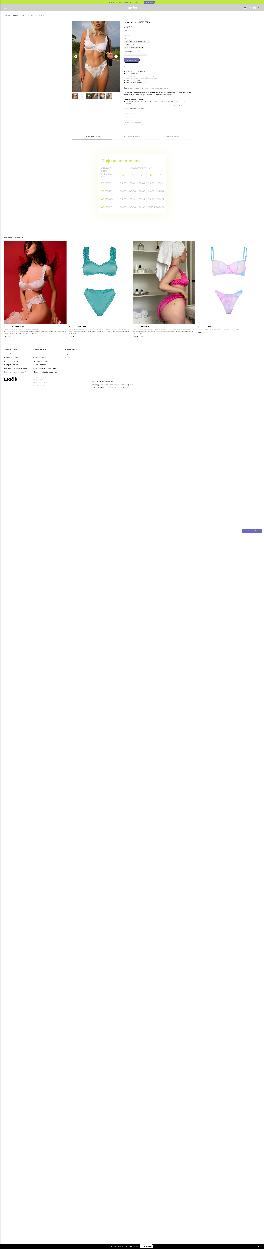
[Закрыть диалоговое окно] (261, 3)
